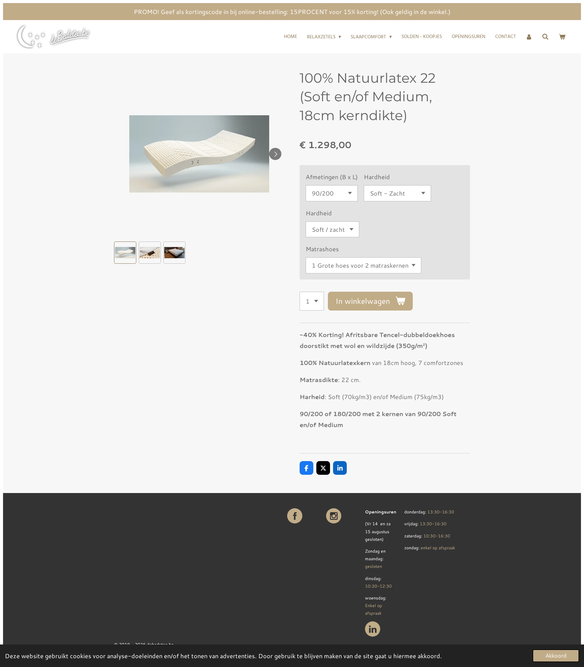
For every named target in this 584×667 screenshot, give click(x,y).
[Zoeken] (545, 37)
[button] (125, 252)
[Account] (529, 37)
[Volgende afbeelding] (275, 154)
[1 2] (312, 301)
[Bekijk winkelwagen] (562, 37)
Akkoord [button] (555, 655)
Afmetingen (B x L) (332, 176)
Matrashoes (322, 249)
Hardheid (377, 176)
